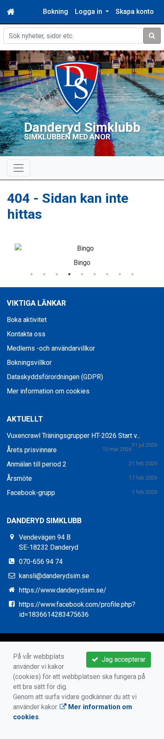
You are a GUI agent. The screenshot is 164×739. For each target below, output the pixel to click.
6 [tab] (94, 274)
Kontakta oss (26, 334)
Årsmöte (19, 478)
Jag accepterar (121, 659)
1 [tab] (31, 274)
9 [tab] (132, 274)
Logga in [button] (89, 12)
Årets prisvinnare (32, 450)
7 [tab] (107, 274)
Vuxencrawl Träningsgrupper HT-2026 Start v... (73, 436)
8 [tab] (120, 274)
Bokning (55, 12)
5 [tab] (82, 274)
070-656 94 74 (41, 562)
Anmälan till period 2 (36, 464)
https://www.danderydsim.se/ (62, 590)
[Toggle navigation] (18, 168)
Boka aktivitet (27, 320)
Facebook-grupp (31, 493)
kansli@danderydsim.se (54, 576)
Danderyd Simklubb (82, 127)
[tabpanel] (82, 253)
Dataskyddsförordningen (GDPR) (55, 377)
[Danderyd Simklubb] (77, 87)
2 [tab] (44, 274)
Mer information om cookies (48, 391)
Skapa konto (135, 12)
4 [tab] (69, 274)
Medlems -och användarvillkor (51, 348)
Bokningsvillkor (29, 363)
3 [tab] (57, 274)
